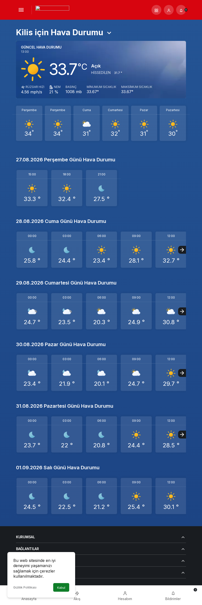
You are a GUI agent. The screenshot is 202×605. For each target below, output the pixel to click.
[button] (156, 10)
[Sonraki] (182, 250)
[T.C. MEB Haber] (52, 9)
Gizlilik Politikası (24, 587)
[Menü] (21, 10)
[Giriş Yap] (169, 10)
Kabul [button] (61, 587)
